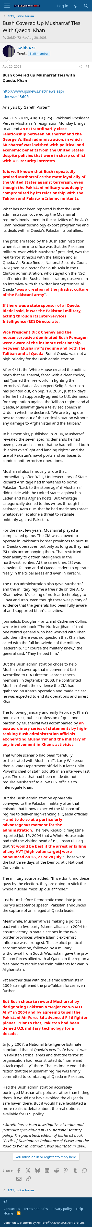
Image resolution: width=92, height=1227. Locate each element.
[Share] (80, 67)
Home (8, 1213)
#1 (87, 66)
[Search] (86, 5)
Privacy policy (61, 1208)
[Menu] (7, 6)
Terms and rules (36, 1208)
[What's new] (76, 5)
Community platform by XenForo (44, 1222)
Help (79, 1208)
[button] (5, 1201)
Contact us (12, 1208)
